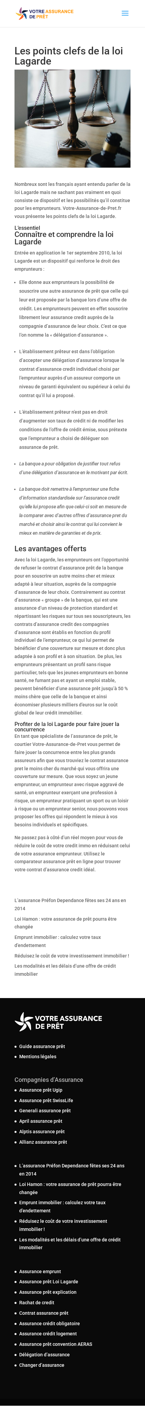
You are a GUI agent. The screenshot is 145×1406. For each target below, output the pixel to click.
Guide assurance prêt (42, 1046)
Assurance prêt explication (48, 1292)
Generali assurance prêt (45, 1110)
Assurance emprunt (40, 1271)
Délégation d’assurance (44, 1354)
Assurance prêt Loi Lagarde (48, 1281)
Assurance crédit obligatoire (49, 1323)
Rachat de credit (36, 1302)
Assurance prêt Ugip (40, 1090)
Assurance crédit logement (48, 1333)
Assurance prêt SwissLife (46, 1100)
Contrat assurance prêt (43, 1313)
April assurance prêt (40, 1121)
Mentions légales (37, 1056)
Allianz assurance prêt (43, 1142)
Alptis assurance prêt (42, 1131)
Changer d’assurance (41, 1365)
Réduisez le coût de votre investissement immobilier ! (71, 956)
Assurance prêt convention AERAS (55, 1344)
